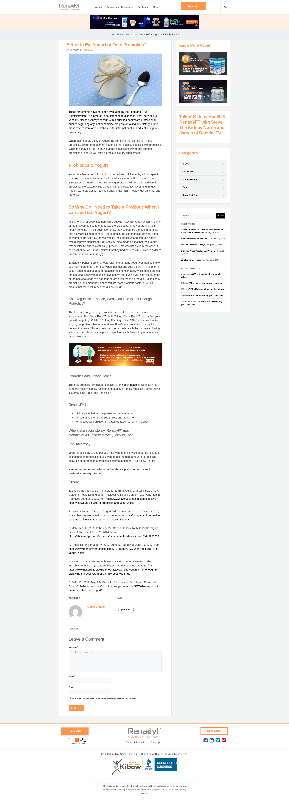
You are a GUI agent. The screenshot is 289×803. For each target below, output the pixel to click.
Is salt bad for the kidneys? (193, 245)
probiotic (126, 609)
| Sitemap (155, 742)
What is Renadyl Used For (193, 260)
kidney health (130, 384)
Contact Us (75, 731)
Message (73, 647)
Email (71, 687)
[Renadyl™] (70, 6)
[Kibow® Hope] (75, 740)
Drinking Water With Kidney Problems (198, 251)
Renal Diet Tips (190, 195)
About (98, 7)
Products (143, 7)
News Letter (214, 731)
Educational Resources (120, 7)
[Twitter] (217, 740)
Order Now (193, 6)
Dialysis (186, 164)
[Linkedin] (211, 740)
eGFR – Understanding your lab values (205, 283)
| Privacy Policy (141, 742)
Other (185, 187)
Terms (129, 742)
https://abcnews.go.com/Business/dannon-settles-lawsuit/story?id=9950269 (114, 536)
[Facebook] (205, 740)
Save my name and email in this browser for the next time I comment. (104, 699)
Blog (155, 7)
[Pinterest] (223, 740)
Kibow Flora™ (97, 316)
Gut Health (131, 34)
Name (72, 676)
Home (120, 34)
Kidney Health (189, 179)
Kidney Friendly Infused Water (195, 239)
